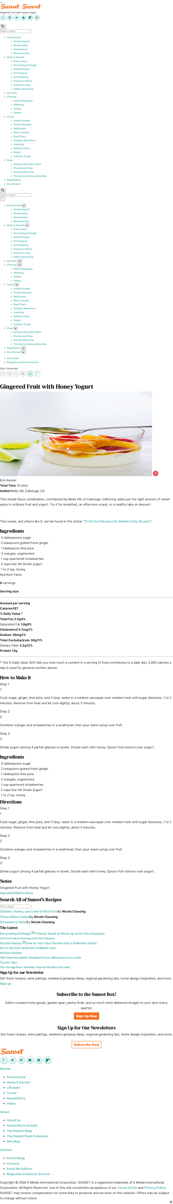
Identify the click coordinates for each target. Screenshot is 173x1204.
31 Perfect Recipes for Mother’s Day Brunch (117, 521)
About (4, 1112)
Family (17, 108)
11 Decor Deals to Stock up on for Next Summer (27, 938)
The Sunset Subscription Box (30, 176)
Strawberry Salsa (13, 922)
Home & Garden (15, 57)
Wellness (19, 104)
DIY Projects (21, 73)
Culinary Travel (22, 156)
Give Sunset (13, 184)
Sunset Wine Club (24, 172)
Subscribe (13, 358)
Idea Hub (12, 92)
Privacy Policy (155, 1187)
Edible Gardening (23, 89)
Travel (10, 116)
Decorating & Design (25, 65)
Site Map (13, 1141)
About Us (14, 1120)
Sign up (5, 983)
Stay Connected (9, 368)
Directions (25, 893)
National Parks (22, 148)
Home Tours (20, 61)
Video (11, 1103)
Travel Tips (8, 962)
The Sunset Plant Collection (27, 1136)
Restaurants (21, 49)
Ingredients (8, 893)
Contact (6, 1150)
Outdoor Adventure (25, 140)
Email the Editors (19, 1169)
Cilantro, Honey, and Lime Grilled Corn (28, 911)
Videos (17, 112)
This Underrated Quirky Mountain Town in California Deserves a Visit (40, 957)
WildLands (20, 128)
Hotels (17, 152)
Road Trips (20, 136)
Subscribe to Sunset (22, 1125)
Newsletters (14, 180)
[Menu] (1, 2)
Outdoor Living (22, 85)
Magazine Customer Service (23, 362)
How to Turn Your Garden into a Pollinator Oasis (28, 948)
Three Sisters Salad (15, 917)
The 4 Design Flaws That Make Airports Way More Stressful (35, 967)
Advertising (16, 1158)
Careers (13, 1163)
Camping (19, 144)
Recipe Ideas (21, 45)
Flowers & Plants (23, 81)
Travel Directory (23, 124)
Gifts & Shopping (23, 100)
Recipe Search (22, 41)
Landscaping (21, 77)
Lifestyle (12, 96)
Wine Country (21, 132)
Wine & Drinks (22, 53)
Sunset (5, 1068)
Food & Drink (14, 37)
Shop (10, 160)
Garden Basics (22, 69)
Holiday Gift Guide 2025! (27, 164)
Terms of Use (127, 1187)
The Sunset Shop (23, 168)
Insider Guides (22, 120)
